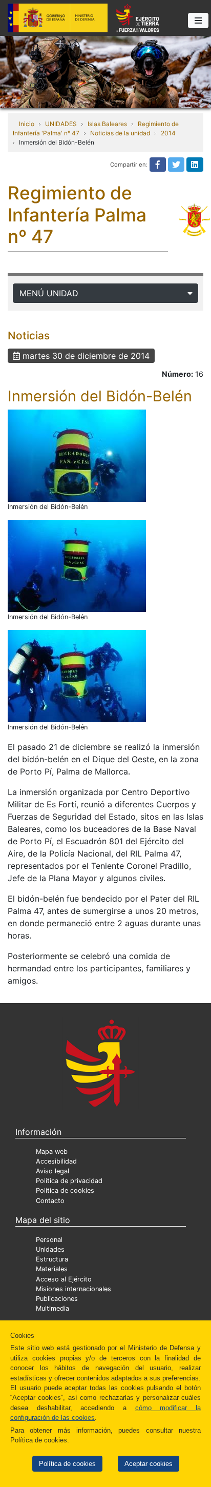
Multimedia (52, 1308)
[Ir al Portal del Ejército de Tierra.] (105, 71)
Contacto (50, 1201)
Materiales (52, 1269)
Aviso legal (52, 1171)
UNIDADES (61, 124)
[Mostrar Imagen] (77, 456)
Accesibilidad (56, 1161)
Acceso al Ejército (64, 1279)
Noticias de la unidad (120, 133)
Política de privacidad (69, 1181)
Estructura (52, 1259)
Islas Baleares (107, 124)
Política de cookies (67, 1464)
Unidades (50, 1249)
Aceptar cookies (148, 1464)
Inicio (26, 124)
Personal (49, 1240)
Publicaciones (57, 1298)
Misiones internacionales (73, 1289)
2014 (168, 133)
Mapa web (52, 1151)
